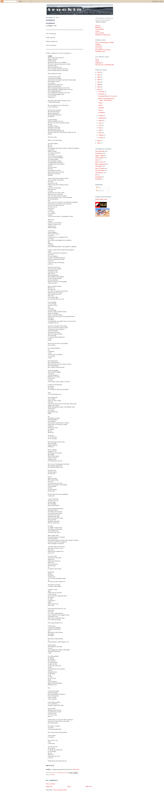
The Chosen (98, 46)
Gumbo (100, 105)
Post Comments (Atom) (60, 790)
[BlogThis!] (72, 773)
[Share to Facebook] (75, 773)
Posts (99, 187)
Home (69, 786)
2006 (98, 84)
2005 (98, 87)
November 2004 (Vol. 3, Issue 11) (107, 96)
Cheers (97, 61)
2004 (98, 89)
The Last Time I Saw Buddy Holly (104, 64)
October (101, 115)
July (100, 123)
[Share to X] (73, 773)
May (100, 128)
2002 (98, 143)
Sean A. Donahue (100, 168)
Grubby (52, 774)
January (101, 137)
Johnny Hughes (99, 157)
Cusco (97, 59)
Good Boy (101, 107)
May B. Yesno (99, 162)
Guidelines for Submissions (102, 34)
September (102, 118)
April (100, 130)
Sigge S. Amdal (99, 155)
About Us (97, 25)
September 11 (99, 63)
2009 (98, 77)
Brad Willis (98, 179)
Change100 (98, 177)
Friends (100, 103)
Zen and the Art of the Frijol (102, 49)
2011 (98, 72)
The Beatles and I (100, 51)
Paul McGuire (99, 153)
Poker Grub (76, 769)
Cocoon (100, 110)
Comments (100, 190)
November (102, 94)
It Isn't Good (98, 48)
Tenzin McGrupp (99, 151)
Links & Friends (99, 33)
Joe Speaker (98, 166)
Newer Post (49, 786)
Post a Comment (50, 784)
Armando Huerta (99, 170)
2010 (98, 75)
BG (96, 174)
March (100, 132)
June (100, 125)
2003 (98, 140)
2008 (98, 79)
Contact (97, 31)
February (101, 135)
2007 (98, 82)
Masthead (98, 27)
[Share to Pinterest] (77, 773)
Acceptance (101, 112)
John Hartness (99, 172)
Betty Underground (100, 164)
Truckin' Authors (99, 29)
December (102, 91)
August (101, 120)
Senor (97, 160)
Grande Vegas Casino (101, 199)
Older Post (88, 786)
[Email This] (70, 773)
